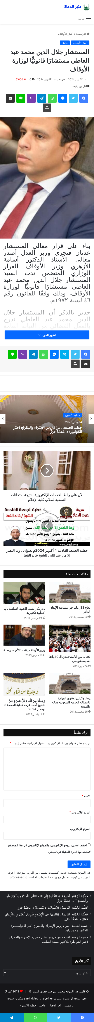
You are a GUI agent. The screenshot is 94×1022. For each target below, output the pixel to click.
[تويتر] (73, 98)
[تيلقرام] (41, 98)
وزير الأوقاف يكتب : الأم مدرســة (24, 650)
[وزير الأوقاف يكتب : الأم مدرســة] (24, 635)
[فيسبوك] (83, 98)
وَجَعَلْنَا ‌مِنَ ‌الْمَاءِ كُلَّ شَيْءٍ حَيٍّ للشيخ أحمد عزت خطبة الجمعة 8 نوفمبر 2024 (24, 705)
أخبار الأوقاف (65, 33)
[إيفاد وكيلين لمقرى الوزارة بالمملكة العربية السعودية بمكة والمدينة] (70, 683)
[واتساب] (52, 98)
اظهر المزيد (48, 335)
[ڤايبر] (31, 98)
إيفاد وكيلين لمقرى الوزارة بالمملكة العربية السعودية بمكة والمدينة (71, 702)
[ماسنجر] (62, 98)
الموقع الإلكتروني (80, 829)
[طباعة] (47, 108)
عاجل (65, 42)
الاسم (86, 796)
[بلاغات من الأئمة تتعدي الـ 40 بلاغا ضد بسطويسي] (70, 638)
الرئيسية (81, 33)
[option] (47, 419)
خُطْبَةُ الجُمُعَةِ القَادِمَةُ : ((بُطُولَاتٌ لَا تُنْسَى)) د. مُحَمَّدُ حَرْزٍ (53, 907)
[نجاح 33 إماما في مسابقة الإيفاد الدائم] (70, 592)
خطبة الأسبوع (28, 1005)
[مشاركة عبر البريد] (10, 98)
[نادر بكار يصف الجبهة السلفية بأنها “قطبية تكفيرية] (24, 593)
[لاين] (20, 98)
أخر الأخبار (55, 1005)
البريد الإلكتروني (80, 812)
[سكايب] (64, 354)
